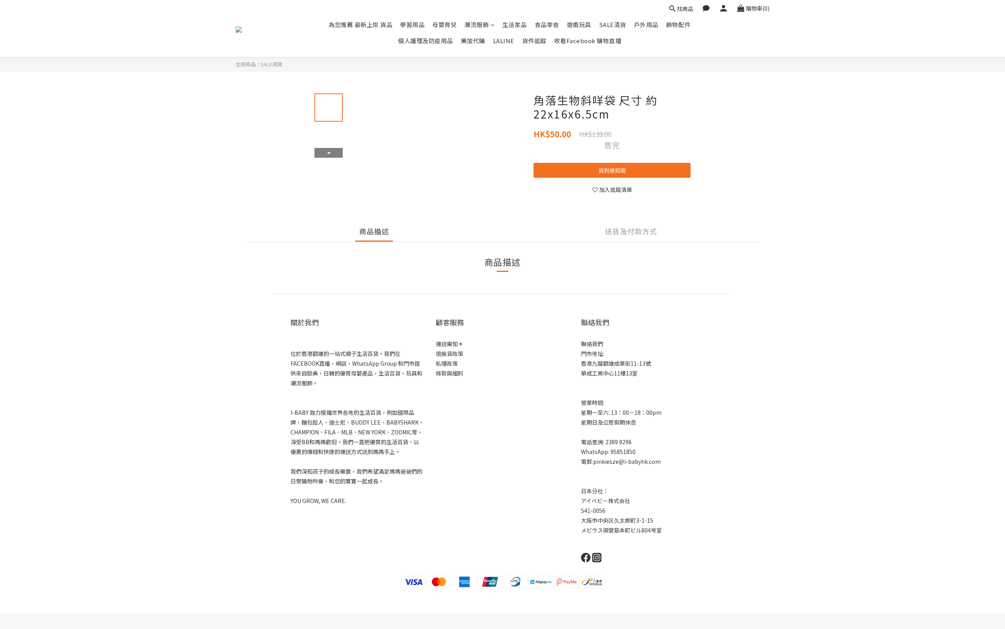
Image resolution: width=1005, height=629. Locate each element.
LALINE (503, 40)
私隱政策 (447, 363)
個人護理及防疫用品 (425, 40)
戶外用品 (646, 24)
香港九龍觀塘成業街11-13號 (616, 363)
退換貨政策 (449, 353)
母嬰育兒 (444, 24)
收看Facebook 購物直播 (587, 40)
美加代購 (473, 40)
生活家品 (514, 24)
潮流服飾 (476, 24)
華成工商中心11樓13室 (609, 373)
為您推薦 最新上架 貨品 (360, 24)
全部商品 (246, 64)
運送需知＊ (449, 344)
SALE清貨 (612, 24)
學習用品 (412, 24)
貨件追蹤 (534, 40)
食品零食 (547, 24)
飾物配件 (678, 24)
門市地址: (592, 353)
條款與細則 (449, 373)
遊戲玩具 (579, 24)
